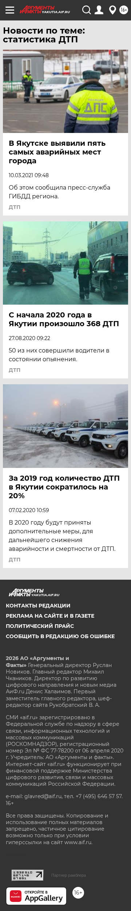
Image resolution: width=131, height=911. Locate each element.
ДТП (14, 207)
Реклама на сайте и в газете (50, 616)
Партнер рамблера (68, 875)
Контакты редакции (38, 605)
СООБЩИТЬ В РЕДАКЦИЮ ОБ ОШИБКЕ (60, 636)
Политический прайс (40, 626)
